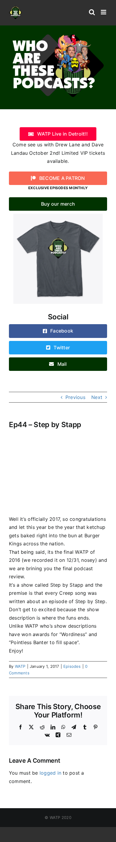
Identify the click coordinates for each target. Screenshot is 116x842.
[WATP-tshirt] (58, 216)
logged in (50, 773)
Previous (75, 397)
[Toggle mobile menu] (104, 12)
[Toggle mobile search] (92, 12)
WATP (20, 666)
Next (96, 397)
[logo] (58, 34)
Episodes (72, 666)
